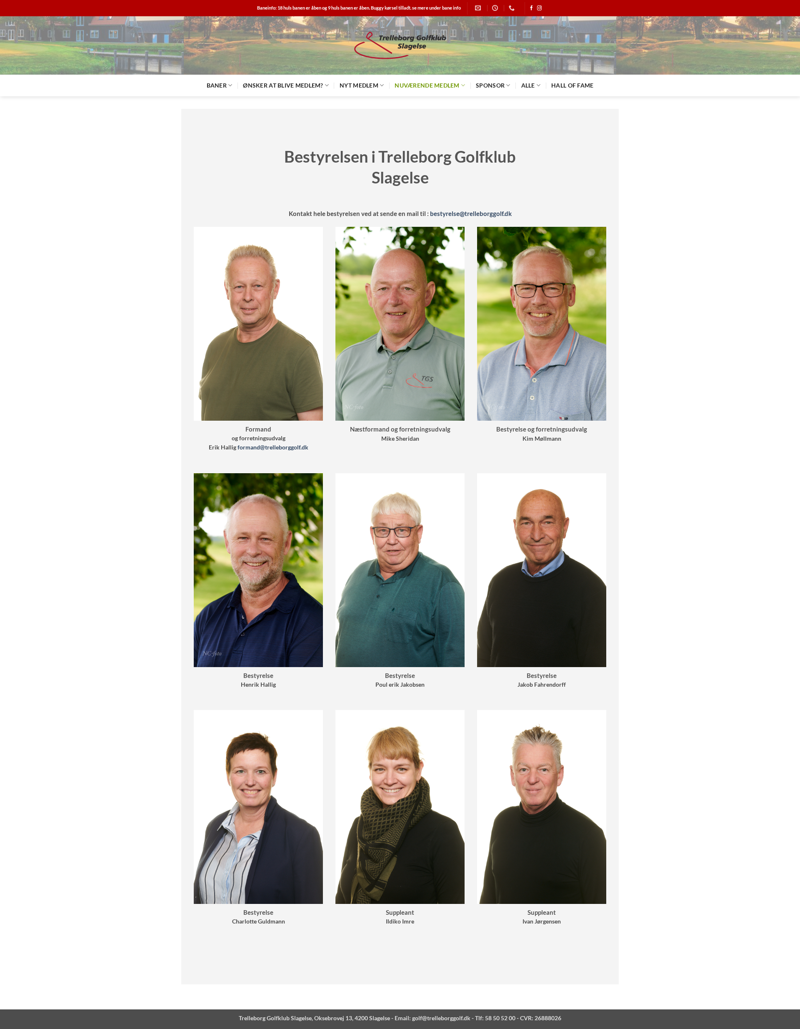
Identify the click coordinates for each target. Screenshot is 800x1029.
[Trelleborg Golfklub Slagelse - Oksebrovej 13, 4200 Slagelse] (400, 45)
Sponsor (490, 85)
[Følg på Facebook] (531, 8)
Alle (528, 85)
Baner (217, 85)
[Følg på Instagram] (539, 8)
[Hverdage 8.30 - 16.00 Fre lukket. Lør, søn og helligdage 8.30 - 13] (496, 8)
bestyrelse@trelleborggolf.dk (471, 213)
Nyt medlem (359, 85)
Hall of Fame (572, 85)
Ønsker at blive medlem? (283, 85)
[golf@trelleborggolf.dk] (479, 8)
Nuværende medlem (427, 85)
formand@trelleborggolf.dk (273, 447)
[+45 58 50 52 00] (513, 8)
